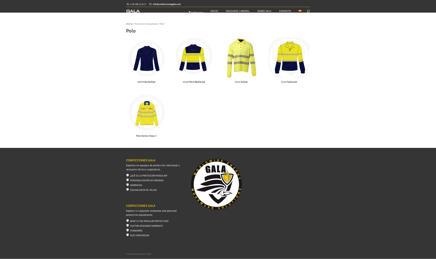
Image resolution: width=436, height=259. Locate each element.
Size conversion (139, 235)
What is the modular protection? (149, 221)
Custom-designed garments (146, 225)
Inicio (214, 11)
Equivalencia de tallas (143, 190)
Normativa (136, 185)
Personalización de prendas (147, 180)
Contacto (285, 11)
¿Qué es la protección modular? (148, 175)
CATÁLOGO (197, 12)
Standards (136, 230)
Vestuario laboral (238, 11)
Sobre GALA (264, 11)
